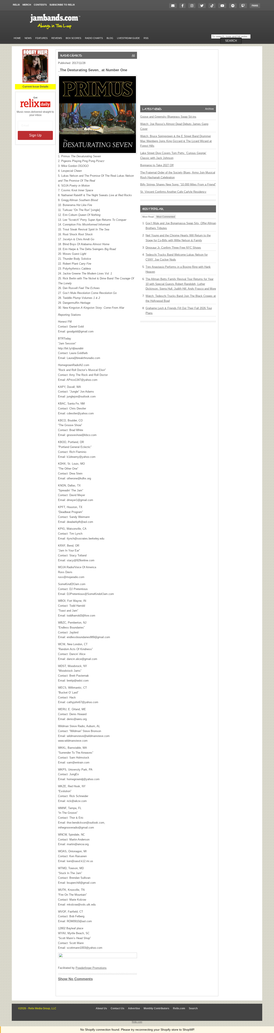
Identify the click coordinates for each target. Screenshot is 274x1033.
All (133, 55)
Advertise (134, 1008)
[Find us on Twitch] (244, 5)
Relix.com (179, 1008)
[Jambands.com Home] (56, 29)
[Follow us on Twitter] (203, 5)
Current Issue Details (35, 86)
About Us (101, 1008)
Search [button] (231, 40)
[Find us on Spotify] (234, 5)
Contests (40, 4)
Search (193, 1008)
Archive (209, 109)
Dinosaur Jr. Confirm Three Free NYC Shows (173, 247)
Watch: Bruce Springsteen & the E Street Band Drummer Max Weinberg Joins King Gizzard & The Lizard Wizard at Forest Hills (176, 141)
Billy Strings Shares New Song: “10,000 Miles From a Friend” (178, 184)
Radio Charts (94, 38)
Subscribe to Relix (62, 4)
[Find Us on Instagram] (193, 5)
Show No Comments (75, 979)
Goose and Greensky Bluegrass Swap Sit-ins (168, 116)
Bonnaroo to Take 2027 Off (157, 165)
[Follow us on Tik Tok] (213, 5)
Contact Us (117, 1008)
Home (17, 38)
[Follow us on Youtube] (223, 5)
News (28, 38)
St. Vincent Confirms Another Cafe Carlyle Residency (173, 191)
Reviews (56, 38)
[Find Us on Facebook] (184, 5)
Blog (110, 38)
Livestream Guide (128, 38)
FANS (255, 5)
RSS (146, 38)
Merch (26, 4)
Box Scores (73, 38)
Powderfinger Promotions (91, 967)
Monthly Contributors (156, 1008)
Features (41, 38)
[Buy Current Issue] (35, 81)
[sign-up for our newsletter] (174, 5)
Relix (16, 4)
